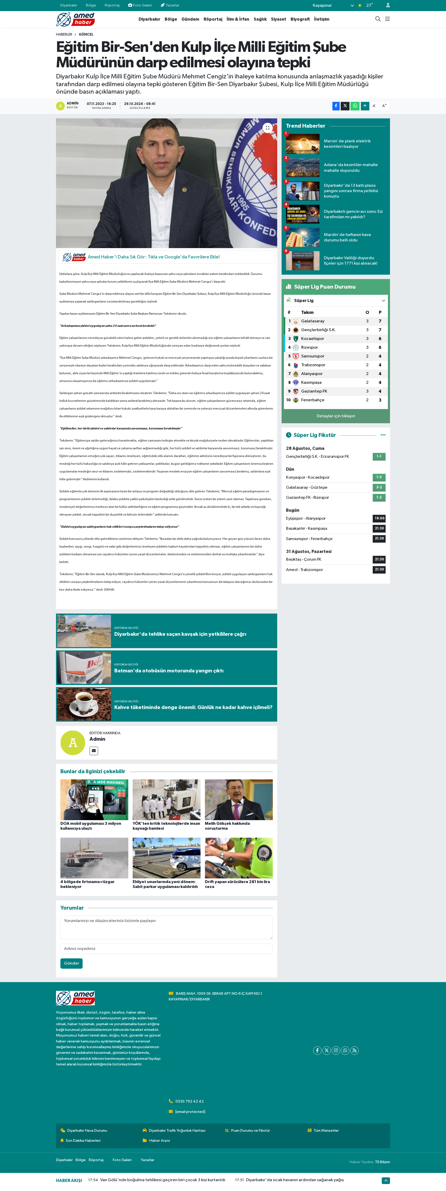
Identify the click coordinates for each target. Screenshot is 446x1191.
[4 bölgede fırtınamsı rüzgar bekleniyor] (94, 858)
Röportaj (112, 5)
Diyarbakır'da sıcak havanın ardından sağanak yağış (295, 1180)
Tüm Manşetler (326, 1130)
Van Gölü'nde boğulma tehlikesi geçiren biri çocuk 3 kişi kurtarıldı (162, 1180)
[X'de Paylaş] (345, 106)
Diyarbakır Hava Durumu (87, 1130)
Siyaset (278, 19)
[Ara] (378, 19)
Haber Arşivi (159, 1141)
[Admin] (72, 742)
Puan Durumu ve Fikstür (250, 1130)
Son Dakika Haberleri (83, 1141)
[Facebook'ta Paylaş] (336, 106)
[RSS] (354, 1050)
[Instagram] (336, 1050)
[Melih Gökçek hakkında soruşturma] (239, 799)
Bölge (91, 5)
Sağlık (260, 19)
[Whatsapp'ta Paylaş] (355, 106)
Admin (97, 739)
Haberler (64, 34)
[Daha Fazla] (365, 106)
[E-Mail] (94, 751)
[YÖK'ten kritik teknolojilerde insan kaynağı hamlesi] (167, 799)
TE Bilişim (382, 1162)
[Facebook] (317, 1050)
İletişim (321, 19)
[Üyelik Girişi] (386, 5)
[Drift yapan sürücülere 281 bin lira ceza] (239, 858)
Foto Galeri (142, 5)
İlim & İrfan (238, 19)
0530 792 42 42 (190, 1101)
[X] (326, 1050)
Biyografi (300, 19)
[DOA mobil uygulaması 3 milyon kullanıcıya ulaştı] (94, 799)
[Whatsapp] (345, 1050)
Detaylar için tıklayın (336, 416)
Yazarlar (172, 5)
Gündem (190, 19)
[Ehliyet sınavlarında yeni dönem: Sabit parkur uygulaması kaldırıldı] (167, 858)
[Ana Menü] (387, 19)
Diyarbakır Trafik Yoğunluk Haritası (177, 1130)
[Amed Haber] (75, 19)
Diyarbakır (68, 5)
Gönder (71, 963)
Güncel (86, 34)
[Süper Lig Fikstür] (383, 435)
